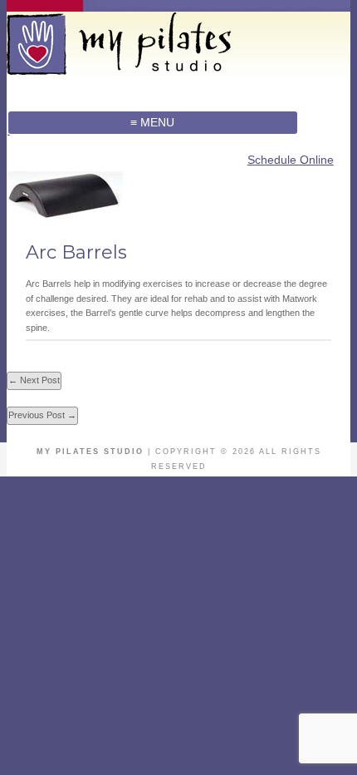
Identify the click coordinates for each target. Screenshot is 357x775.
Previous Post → (42, 415)
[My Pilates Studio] (153, 69)
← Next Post (34, 380)
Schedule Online (290, 159)
